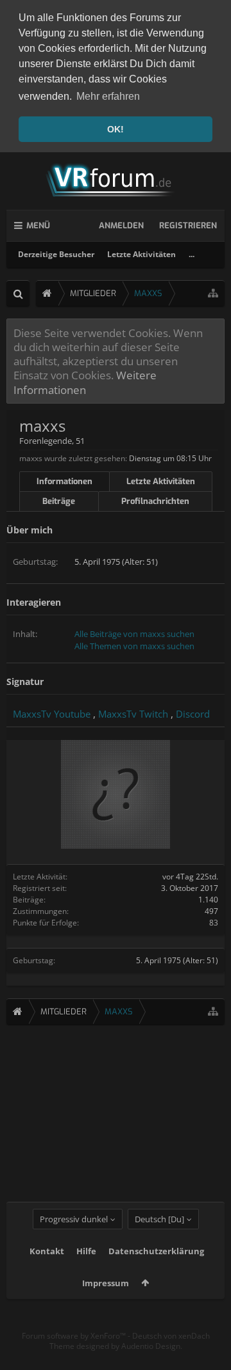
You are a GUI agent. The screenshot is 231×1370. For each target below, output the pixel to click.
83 (213, 922)
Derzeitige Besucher (56, 254)
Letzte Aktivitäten (141, 254)
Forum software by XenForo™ (75, 1335)
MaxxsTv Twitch (133, 713)
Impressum (105, 1283)
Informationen (64, 481)
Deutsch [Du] (159, 1219)
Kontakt (47, 1251)
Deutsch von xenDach (171, 1335)
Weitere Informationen (85, 382)
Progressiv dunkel (74, 1219)
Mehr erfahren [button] (108, 96)
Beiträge (58, 501)
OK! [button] (115, 129)
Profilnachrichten (155, 501)
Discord (193, 713)
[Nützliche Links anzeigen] (213, 293)
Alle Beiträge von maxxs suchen (134, 634)
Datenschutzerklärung (156, 1251)
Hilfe (86, 1251)
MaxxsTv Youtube (51, 713)
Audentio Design (150, 1346)
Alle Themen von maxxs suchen (134, 646)
